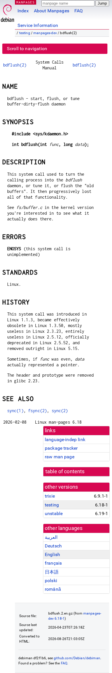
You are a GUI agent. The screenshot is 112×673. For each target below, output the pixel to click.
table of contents (65, 471)
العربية (51, 537)
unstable (54, 513)
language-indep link (65, 439)
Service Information (38, 25)
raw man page (59, 456)
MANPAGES (25, 2)
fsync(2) (37, 410)
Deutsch (53, 546)
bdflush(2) (15, 64)
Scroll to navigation (27, 48)
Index (23, 10)
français (53, 563)
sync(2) (60, 410)
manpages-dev (45, 33)
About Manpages (51, 10)
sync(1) (15, 410)
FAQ (78, 10)
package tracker (61, 448)
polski (51, 580)
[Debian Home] (7, 11)
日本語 (52, 572)
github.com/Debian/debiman (77, 658)
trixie (50, 496)
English (52, 554)
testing (24, 33)
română (53, 589)
